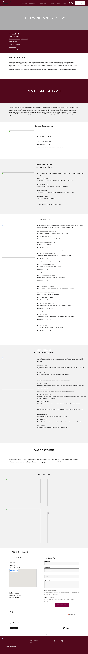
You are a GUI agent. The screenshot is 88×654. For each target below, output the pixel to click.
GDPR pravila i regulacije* (50, 590)
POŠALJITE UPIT (61, 605)
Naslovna (24, 3)
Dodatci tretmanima (14, 44)
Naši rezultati (12, 47)
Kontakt (64, 3)
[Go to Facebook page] (70, 3)
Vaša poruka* (47, 580)
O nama (53, 3)
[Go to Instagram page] (72, 3)
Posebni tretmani (13, 41)
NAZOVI (80, 3)
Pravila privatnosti (34, 640)
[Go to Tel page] (10, 557)
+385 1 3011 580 (21, 557)
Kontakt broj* (47, 567)
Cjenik (58, 3)
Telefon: (15, 557)
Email (45, 574)
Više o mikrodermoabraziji (44, 141)
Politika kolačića (33, 642)
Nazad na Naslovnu (44, 634)
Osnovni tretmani (13, 36)
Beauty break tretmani (14, 39)
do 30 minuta (24, 39)
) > (28, 39)
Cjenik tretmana (13, 49)
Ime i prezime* (47, 561)
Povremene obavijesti (49, 597)
